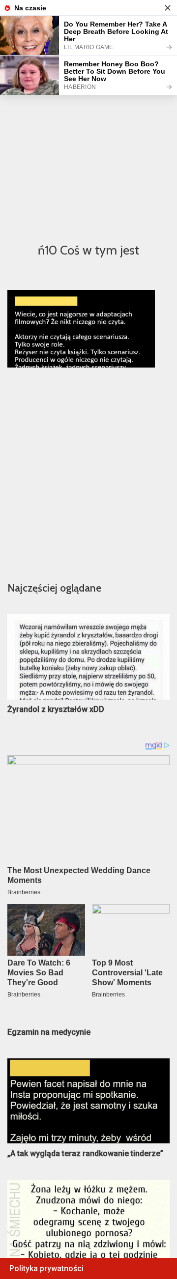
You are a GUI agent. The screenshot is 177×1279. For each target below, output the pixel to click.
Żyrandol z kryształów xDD (55, 709)
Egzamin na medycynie (48, 1032)
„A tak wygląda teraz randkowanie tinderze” (85, 1153)
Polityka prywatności (46, 1268)
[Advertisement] (88, 138)
